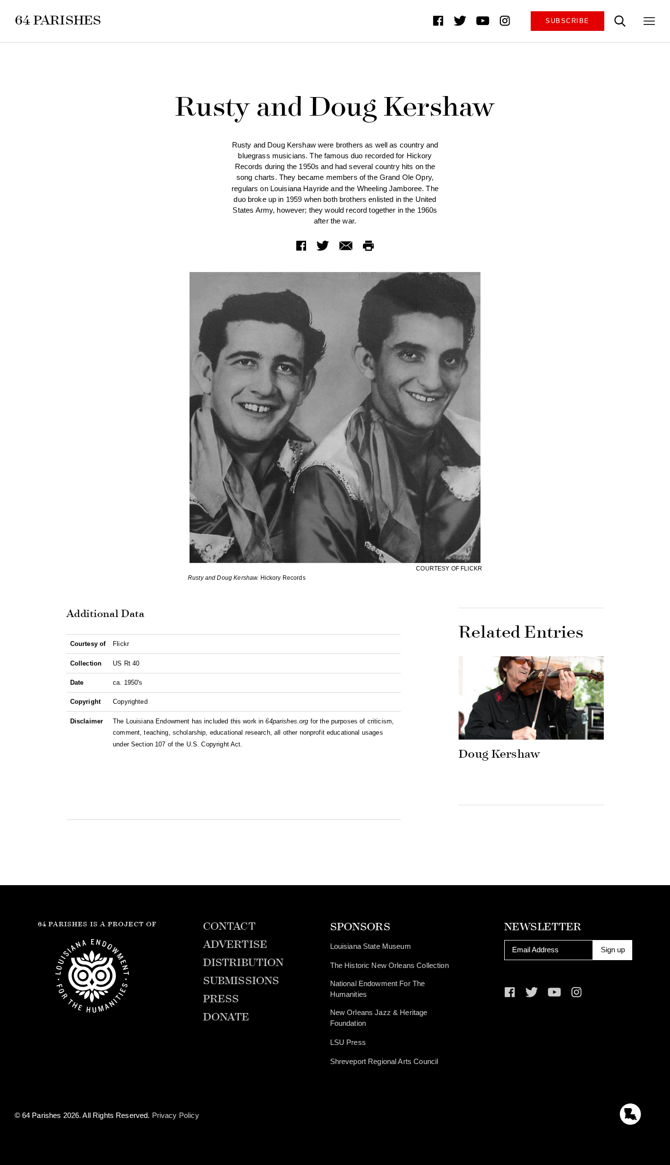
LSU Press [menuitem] (348, 1042)
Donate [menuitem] (226, 1017)
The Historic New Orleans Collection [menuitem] (389, 965)
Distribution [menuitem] (243, 962)
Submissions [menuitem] (241, 981)
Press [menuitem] (221, 999)
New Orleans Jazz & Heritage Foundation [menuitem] (379, 1018)
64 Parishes (58, 20)
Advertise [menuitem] (235, 944)
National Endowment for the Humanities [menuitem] (377, 989)
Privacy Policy (175, 1115)
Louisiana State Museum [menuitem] (370, 946)
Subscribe (567, 21)
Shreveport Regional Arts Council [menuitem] (384, 1062)
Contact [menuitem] (229, 926)
